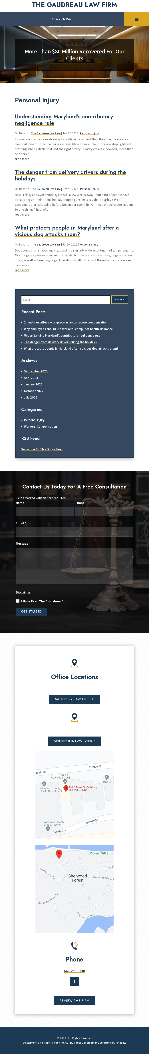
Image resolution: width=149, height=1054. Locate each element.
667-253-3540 (62, 19)
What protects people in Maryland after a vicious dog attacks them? (67, 231)
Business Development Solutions (91, 1043)
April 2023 (31, 378)
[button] (137, 19)
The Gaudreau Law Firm (46, 133)
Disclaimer (23, 592)
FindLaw (121, 1043)
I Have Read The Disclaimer (42, 601)
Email (21, 523)
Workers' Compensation (40, 426)
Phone (79, 503)
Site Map (43, 1043)
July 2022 (30, 397)
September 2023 (36, 371)
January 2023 (33, 384)
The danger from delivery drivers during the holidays (70, 175)
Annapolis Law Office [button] (74, 741)
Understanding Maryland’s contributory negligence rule (64, 119)
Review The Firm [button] (74, 1000)
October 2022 (34, 391)
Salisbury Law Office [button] (74, 699)
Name (20, 503)
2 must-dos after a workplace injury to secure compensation (65, 322)
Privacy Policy (59, 1043)
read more (22, 159)
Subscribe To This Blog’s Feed (42, 449)
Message (22, 543)
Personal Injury (89, 133)
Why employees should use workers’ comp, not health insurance (68, 329)
